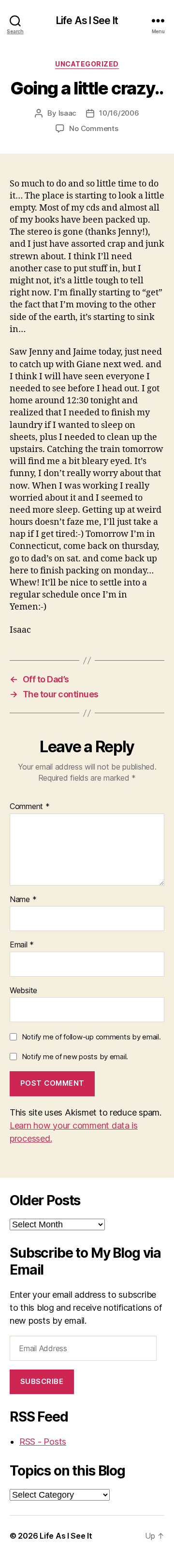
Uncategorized (87, 64)
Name (23, 899)
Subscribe (42, 1381)
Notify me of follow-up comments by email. (91, 1036)
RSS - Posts (42, 1441)
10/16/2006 (119, 113)
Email (22, 945)
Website (23, 990)
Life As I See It (87, 20)
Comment (30, 806)
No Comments (93, 128)
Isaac (67, 113)
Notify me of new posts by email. (75, 1056)
